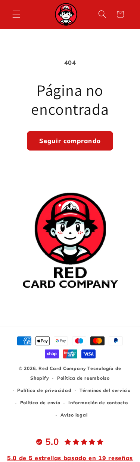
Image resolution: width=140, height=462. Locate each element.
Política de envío (40, 402)
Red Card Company (62, 368)
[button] (16, 14)
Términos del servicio (105, 390)
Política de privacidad (44, 390)
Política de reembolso (83, 378)
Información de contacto (98, 402)
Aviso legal (73, 415)
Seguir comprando (70, 141)
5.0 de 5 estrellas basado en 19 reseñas (70, 458)
